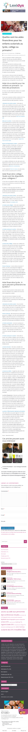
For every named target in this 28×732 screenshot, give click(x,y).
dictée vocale (10, 617)
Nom (2, 509)
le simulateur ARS (14, 202)
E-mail (3, 515)
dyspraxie (22, 619)
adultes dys (5, 612)
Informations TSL (4, 551)
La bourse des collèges (7, 243)
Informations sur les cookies (7, 696)
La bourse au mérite (7, 371)
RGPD (2, 694)
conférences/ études (11, 615)
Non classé (3, 553)
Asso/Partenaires (4, 549)
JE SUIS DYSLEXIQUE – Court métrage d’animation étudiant (14, 467)
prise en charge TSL (21, 624)
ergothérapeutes (12, 622)
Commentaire (5, 491)
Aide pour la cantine (6, 121)
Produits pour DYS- (5, 556)
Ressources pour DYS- (7, 33)
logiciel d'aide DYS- (7, 624)
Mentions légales (4, 691)
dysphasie (18, 619)
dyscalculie (15, 617)
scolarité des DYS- (22, 55)
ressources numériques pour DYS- (8, 627)
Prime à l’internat (6, 266)
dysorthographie (11, 619)
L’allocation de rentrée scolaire (9, 103)
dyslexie (3, 619)
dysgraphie (20, 617)
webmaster (13, 53)
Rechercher (25, 541)
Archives (3, 562)
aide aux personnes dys (14, 55)
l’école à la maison (14, 169)
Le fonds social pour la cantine (9, 229)
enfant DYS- (5, 622)
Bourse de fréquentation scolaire (9, 143)
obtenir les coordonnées (14, 166)
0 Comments (5, 55)
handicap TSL (18, 622)
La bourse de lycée (6, 347)
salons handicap (20, 627)
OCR (15, 624)
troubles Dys (20, 629)
